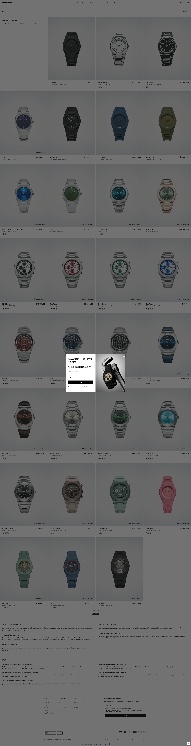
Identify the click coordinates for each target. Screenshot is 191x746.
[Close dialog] (124, 356)
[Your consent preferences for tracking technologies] (188, 743)
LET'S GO (80, 382)
